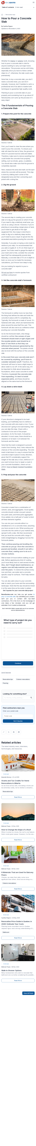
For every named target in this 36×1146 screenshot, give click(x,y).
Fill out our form (7, 272)
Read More (18, 797)
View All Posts (28, 993)
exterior (20, 61)
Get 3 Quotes (18, 721)
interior (12, 61)
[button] (33, 2)
